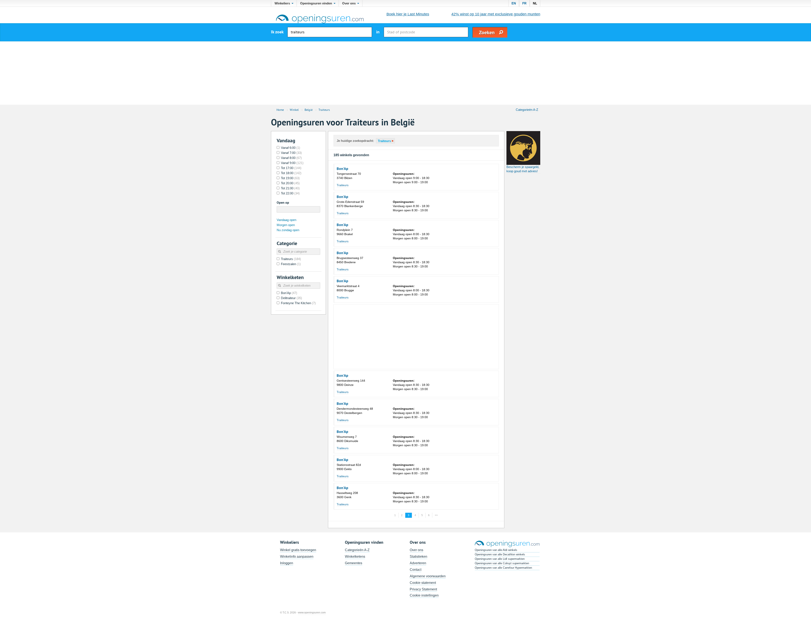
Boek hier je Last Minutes (407, 14)
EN (514, 3)
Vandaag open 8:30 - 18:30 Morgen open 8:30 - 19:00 (411, 206)
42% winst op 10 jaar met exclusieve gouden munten (495, 14)
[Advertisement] (405, 73)
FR (524, 3)
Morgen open (286, 225)
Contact (415, 569)
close (392, 141)
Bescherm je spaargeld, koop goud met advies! (522, 169)
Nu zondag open (288, 230)
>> (436, 515)
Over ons (416, 550)
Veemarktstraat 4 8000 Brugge (348, 288)
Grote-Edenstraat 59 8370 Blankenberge (350, 204)
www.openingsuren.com (312, 612)
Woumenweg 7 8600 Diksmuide (347, 439)
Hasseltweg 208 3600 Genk (347, 495)
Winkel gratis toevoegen (298, 550)
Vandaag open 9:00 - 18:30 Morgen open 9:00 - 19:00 (411, 178)
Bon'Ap (342, 169)
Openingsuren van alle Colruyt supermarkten (502, 563)
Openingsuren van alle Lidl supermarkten (500, 558)
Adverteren (418, 563)
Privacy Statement (423, 589)
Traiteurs (342, 185)
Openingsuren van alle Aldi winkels (496, 550)
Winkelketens (355, 556)
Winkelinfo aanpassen (296, 556)
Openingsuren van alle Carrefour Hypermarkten (503, 567)
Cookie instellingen (424, 595)
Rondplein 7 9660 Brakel (345, 232)
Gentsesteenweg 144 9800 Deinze (351, 382)
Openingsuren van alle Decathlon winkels (500, 554)
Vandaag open (286, 220)
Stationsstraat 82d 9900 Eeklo (349, 467)
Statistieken (418, 556)
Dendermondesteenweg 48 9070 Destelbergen (355, 411)
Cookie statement (423, 582)
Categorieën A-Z (527, 109)
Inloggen (286, 563)
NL (535, 3)
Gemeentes (353, 563)
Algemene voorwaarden (428, 576)
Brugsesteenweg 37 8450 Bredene (350, 260)
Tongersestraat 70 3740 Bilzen (349, 176)
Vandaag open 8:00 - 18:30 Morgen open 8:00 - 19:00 (411, 234)
